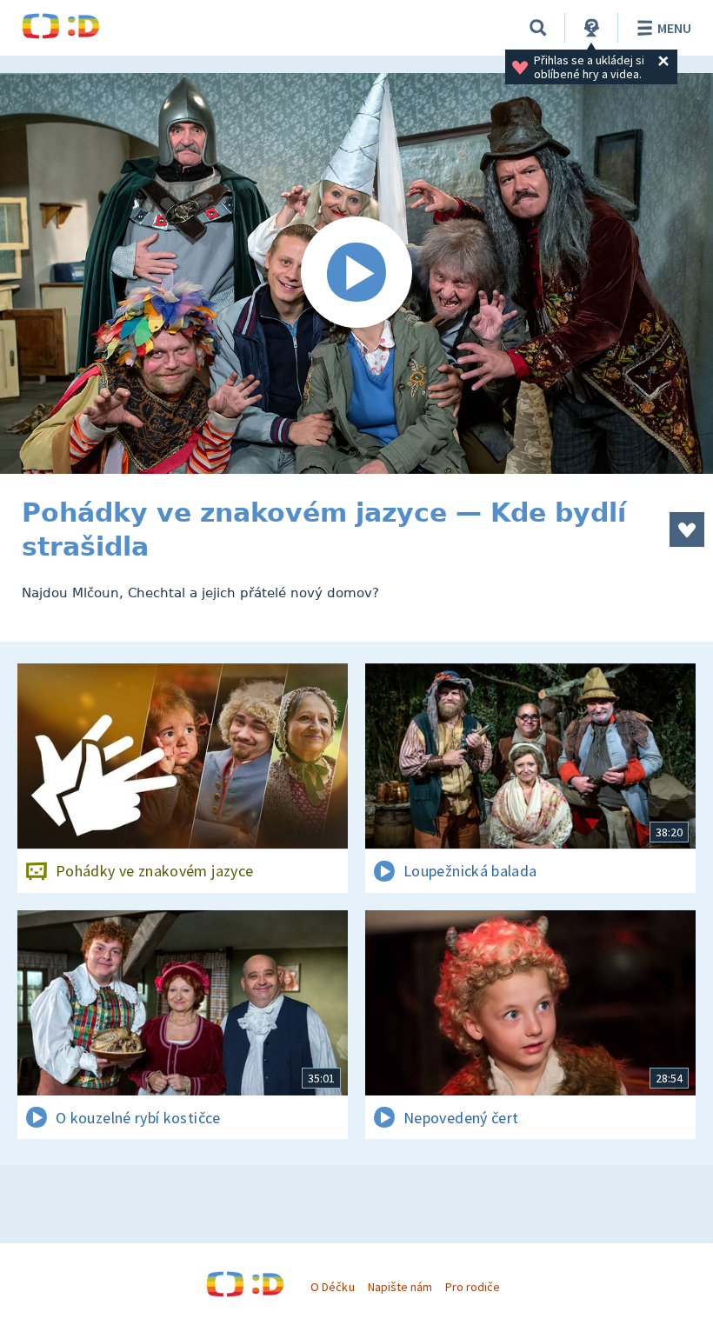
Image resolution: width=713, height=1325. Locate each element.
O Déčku (332, 1287)
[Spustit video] (356, 273)
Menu (674, 28)
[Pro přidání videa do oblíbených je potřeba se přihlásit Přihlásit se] (687, 529)
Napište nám (400, 1287)
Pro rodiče (472, 1287)
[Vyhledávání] (538, 28)
